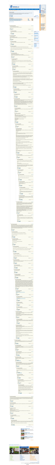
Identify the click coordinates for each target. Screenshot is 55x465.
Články (11, 454)
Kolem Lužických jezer (43, 23)
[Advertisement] (21, 23)
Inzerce (31, 462)
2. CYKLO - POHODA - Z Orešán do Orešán (36, 35)
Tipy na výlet (11, 457)
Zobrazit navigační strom (11, 21)
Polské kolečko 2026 (43, 27)
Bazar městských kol (22, 457)
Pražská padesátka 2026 (36, 40)
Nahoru (38, 461)
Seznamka (11, 459)
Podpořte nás (37, 462)
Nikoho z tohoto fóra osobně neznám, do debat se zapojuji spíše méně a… (16, 19)
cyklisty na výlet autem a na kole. (26, 428)
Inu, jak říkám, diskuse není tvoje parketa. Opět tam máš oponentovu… (15, 18)
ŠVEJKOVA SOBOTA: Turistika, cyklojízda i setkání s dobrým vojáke (36, 33)
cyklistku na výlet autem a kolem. (26, 432)
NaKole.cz (10, 10)
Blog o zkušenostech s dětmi (33, 459)
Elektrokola (21, 456)
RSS (38, 462)
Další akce (38, 41)
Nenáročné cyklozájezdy (32, 457)
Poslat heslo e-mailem (43, 10)
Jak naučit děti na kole (32, 456)
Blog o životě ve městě (22, 459)
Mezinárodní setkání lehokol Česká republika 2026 (36, 38)
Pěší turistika (35, 45)
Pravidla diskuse (36, 15)
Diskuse (12, 10)
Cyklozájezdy (11, 456)
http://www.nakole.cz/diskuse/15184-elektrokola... (21, 298)
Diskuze (11, 455)
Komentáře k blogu (15, 10)
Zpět (10, 38)
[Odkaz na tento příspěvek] (31, 25)
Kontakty (33, 462)
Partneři (34, 462)
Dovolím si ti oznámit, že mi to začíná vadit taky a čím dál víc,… (15, 20)
